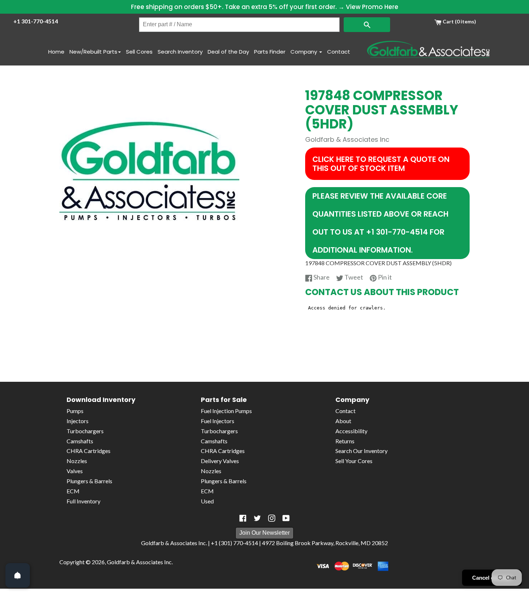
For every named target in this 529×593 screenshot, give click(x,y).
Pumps (75, 410)
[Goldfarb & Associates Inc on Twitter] (257, 518)
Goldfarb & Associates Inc (139, 561)
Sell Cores (139, 51)
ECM (73, 491)
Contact (338, 51)
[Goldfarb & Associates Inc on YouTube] (286, 518)
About (343, 420)
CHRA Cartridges (88, 450)
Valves (75, 470)
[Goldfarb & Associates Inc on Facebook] (243, 518)
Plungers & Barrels (89, 480)
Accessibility (351, 430)
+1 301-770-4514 (35, 21)
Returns (344, 441)
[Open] (17, 575)
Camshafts (80, 441)
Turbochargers (85, 430)
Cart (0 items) (459, 21)
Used (207, 501)
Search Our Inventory (361, 450)
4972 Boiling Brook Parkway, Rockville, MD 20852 (325, 542)
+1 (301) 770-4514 (234, 542)
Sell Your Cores (353, 460)
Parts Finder (269, 51)
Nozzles (77, 460)
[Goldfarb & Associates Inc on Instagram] (271, 518)
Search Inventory (180, 51)
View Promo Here (372, 7)
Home (56, 51)
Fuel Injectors (217, 420)
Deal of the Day (228, 51)
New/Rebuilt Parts (93, 51)
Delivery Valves (220, 460)
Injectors (78, 420)
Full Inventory (83, 501)
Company (304, 51)
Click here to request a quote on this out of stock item (380, 163)
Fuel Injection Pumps (226, 410)
